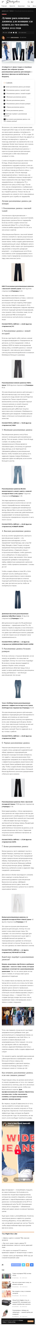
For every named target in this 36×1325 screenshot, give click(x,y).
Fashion (4, 14)
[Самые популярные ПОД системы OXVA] (6, 1276)
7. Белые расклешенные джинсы (14, 110)
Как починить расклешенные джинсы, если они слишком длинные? (17, 120)
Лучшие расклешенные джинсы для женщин (17, 87)
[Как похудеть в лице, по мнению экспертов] (6, 1293)
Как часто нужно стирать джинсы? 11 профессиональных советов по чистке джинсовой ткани (17, 1245)
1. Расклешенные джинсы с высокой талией (17, 90)
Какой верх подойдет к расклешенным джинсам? (15, 115)
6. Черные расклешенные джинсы (14, 107)
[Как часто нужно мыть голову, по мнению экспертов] (6, 1284)
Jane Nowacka (15, 37)
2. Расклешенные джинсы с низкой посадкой (17, 93)
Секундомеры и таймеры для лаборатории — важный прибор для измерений (22, 1312)
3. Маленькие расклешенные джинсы (15, 97)
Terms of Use (11, 1322)
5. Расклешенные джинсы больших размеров (17, 104)
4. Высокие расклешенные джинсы (15, 100)
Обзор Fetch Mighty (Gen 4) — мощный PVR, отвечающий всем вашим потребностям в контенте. (21, 1302)
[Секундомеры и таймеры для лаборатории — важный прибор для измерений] (6, 1312)
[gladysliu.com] (13, 2)
